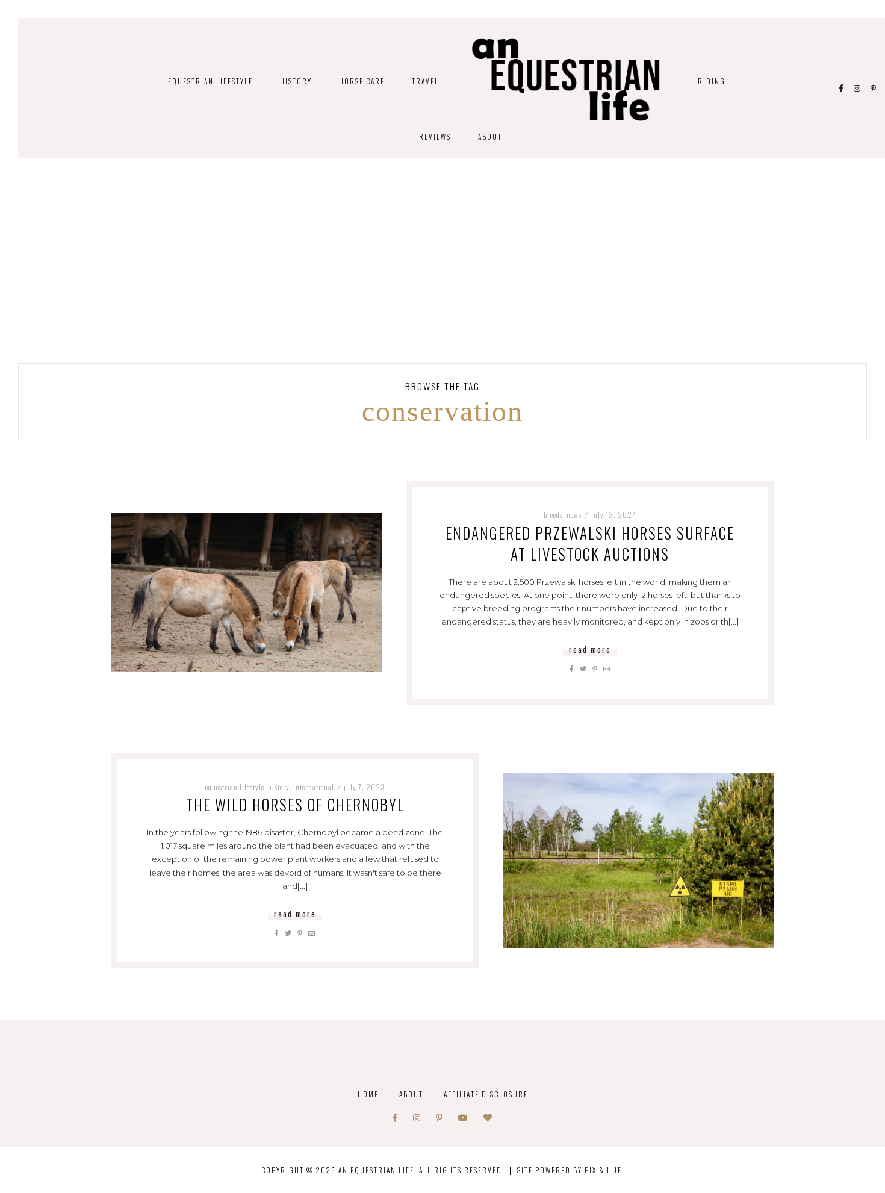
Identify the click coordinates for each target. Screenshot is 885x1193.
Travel (425, 81)
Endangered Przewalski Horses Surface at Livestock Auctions (590, 543)
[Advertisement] (442, 272)
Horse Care (362, 81)
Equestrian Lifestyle (210, 81)
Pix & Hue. (604, 1170)
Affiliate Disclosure (486, 1094)
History (296, 81)
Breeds (553, 514)
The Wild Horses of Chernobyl (295, 804)
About (490, 136)
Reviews (435, 136)
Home (368, 1094)
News (574, 514)
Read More (590, 649)
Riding (711, 81)
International (313, 787)
